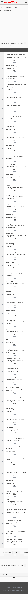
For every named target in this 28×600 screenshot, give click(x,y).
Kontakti (20, 587)
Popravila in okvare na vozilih (12, 59)
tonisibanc (12, 461)
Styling (7, 352)
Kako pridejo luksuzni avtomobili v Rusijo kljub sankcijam (15, 447)
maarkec (12, 87)
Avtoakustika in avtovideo (11, 421)
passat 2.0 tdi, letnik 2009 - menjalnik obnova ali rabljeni (16, 184)
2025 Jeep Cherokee (10, 262)
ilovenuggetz (13, 438)
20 (10, 45)
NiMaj (11, 187)
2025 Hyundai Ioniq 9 (10, 408)
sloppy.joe (12, 283)
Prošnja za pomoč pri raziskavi (13, 105)
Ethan (11, 360)
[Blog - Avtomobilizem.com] (10, 2)
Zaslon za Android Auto (11, 417)
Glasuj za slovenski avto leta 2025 (13, 387)
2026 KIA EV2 (8, 195)
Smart (7, 499)
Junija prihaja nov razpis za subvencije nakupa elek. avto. (15, 125)
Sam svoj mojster (9, 158)
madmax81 (12, 57)
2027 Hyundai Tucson (11, 75)
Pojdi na (13, 571)
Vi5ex (11, 541)
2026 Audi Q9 (9, 115)
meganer (12, 156)
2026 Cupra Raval (10, 145)
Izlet (7, 339)
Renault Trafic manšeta (11, 155)
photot (11, 254)
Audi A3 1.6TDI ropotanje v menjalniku (14, 539)
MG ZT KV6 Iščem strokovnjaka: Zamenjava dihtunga (15, 458)
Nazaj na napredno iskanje (5, 10)
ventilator (12, 369)
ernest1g (12, 531)
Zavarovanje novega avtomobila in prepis (15, 437)
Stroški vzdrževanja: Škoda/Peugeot (14, 520)
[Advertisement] (14, 26)
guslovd (12, 206)
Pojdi (14, 577)
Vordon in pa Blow (10, 490)
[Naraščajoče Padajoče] (14, 556)
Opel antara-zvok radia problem (13, 377)
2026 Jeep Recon (9, 233)
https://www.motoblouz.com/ (12, 368)
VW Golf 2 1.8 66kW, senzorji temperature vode (15, 398)
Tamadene (12, 341)
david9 (11, 225)
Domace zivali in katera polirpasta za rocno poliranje (16, 510)
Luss (11, 472)
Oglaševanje (8, 587)
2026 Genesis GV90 (10, 65)
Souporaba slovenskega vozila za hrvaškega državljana (13, 470)
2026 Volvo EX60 (9, 174)
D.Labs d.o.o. (12, 590)
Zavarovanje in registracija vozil (13, 440)
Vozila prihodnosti (10, 68)
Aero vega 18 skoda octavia (12, 349)
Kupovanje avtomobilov (11, 99)
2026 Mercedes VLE (10, 164)
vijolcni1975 (12, 512)
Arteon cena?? (9, 95)
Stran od (20, 43)
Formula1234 (13, 107)
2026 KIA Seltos (9, 214)
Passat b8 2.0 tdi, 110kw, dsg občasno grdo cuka (15, 55)
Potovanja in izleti (9, 342)
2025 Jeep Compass (10, 310)
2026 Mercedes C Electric (11, 135)
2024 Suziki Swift (9, 480)
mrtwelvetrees (13, 127)
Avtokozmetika (9, 89)
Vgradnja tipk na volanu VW (12, 272)
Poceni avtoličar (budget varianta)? (14, 252)
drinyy (11, 379)
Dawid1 (11, 429)
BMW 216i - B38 (9, 427)
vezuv (11, 491)
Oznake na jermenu (10, 320)
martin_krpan (13, 67)
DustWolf (12, 419)
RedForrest (12, 522)
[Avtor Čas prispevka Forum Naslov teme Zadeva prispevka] (9, 554)
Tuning (7, 208)
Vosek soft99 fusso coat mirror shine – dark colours (16, 85)
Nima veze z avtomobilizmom (14, 108)
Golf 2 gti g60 (9, 224)
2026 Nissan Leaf (9, 291)
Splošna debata (11, 129)
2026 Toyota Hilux (10, 243)
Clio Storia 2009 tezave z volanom (13, 281)
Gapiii (11, 389)
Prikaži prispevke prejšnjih (7, 552)
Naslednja (26, 552)
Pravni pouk (15, 587)
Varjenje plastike (10, 329)
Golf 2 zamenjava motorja (12, 204)
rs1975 (11, 331)
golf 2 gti (8, 300)
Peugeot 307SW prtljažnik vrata (13, 358)
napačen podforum (10, 530)
